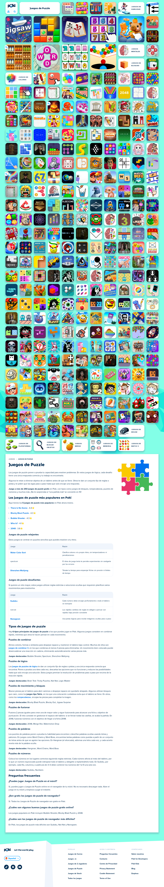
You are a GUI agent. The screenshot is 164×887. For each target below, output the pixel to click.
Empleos (135, 873)
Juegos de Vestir (75, 873)
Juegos (12, 459)
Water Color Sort (18, 553)
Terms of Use (105, 878)
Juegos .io (72, 859)
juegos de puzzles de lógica (25, 666)
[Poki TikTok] (6, 867)
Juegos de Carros (75, 854)
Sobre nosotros (137, 854)
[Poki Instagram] (13, 867)
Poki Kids (135, 864)
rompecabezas (24, 697)
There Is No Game (19, 508)
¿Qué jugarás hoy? (15, 11)
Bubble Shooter (18, 518)
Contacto (103, 859)
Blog (133, 869)
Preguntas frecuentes (108, 854)
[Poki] (11, 6)
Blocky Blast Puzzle (20, 513)
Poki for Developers (139, 859)
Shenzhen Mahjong (19, 571)
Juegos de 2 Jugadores (77, 864)
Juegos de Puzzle (25, 459)
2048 (13, 528)
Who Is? (14, 523)
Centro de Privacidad (108, 864)
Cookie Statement (107, 873)
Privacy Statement (107, 869)
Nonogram (15, 619)
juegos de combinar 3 (18, 648)
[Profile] (8, 11)
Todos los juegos (75, 878)
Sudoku (13, 601)
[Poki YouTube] (19, 867)
